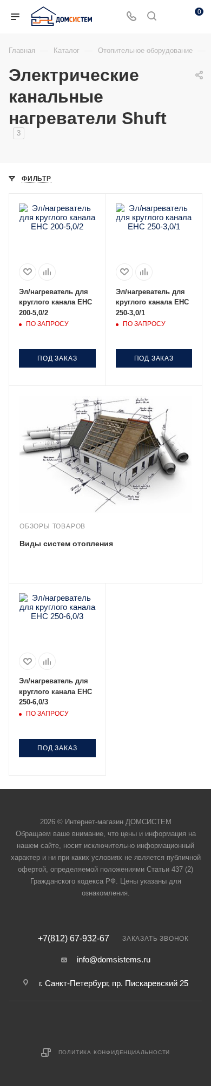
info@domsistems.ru (113, 959)
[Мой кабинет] (172, 17)
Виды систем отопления (66, 543)
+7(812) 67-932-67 (73, 938)
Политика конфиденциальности (114, 1052)
